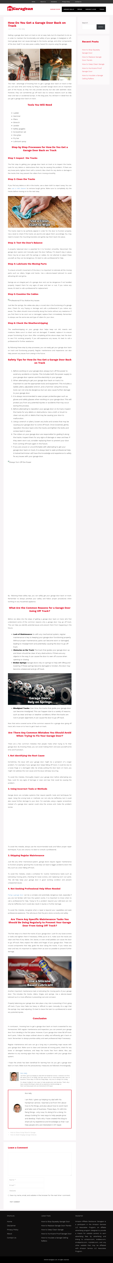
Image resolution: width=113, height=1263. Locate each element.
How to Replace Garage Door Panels (56, 1226)
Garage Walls (69, 9)
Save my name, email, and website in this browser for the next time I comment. (40, 1195)
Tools (101, 9)
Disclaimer (54, 1)
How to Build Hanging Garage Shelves (23, 1135)
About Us (43, 1)
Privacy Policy (66, 1)
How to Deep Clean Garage (93, 64)
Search (85, 23)
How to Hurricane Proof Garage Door (56, 1234)
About (9, 1234)
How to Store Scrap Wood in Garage (22, 1132)
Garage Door (55, 9)
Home (33, 1)
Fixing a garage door (15, 895)
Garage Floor (91, 9)
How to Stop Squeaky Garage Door (55, 1221)
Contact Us (78, 1)
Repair (80, 9)
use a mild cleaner (19, 188)
